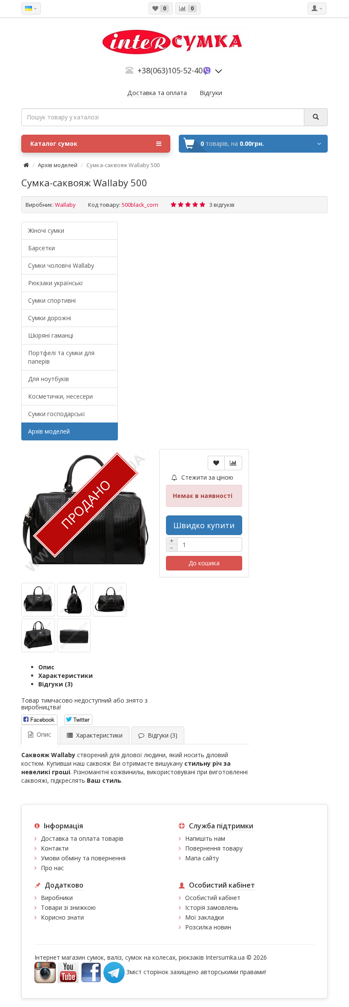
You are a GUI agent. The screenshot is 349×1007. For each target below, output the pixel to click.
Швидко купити (204, 525)
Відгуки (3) (55, 684)
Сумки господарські (56, 414)
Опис (46, 667)
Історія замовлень (211, 907)
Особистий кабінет (212, 898)
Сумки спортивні (52, 300)
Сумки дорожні (49, 318)
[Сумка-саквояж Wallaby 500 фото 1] (74, 599)
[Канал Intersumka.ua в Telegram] (114, 972)
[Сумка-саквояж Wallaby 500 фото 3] (38, 635)
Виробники (57, 898)
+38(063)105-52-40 (170, 70)
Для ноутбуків (48, 379)
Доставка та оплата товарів (82, 838)
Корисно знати (62, 917)
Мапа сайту (202, 858)
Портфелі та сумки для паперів (61, 357)
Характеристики (65, 675)
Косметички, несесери (60, 396)
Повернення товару (214, 848)
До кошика (204, 563)
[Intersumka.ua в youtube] (68, 972)
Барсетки (41, 248)
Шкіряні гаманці (50, 335)
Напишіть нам (205, 838)
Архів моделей (57, 165)
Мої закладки (204, 917)
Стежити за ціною (206, 477)
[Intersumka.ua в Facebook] (91, 972)
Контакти (55, 848)
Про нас (52, 868)
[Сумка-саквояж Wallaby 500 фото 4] (74, 635)
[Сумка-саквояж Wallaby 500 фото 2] (109, 599)
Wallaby (65, 204)
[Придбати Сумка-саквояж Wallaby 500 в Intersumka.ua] (38, 599)
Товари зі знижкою (68, 907)
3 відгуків (222, 204)
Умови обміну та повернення (83, 858)
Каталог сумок (53, 143)
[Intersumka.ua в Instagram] (45, 972)
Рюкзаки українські (55, 283)
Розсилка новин (208, 927)
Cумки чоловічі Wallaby (61, 265)
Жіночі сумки (46, 230)
